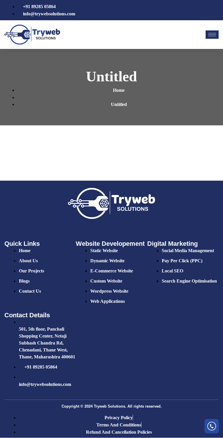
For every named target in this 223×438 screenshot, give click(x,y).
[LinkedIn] (206, 10)
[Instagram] (215, 10)
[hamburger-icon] (212, 34)
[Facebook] (186, 10)
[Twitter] (196, 10)
